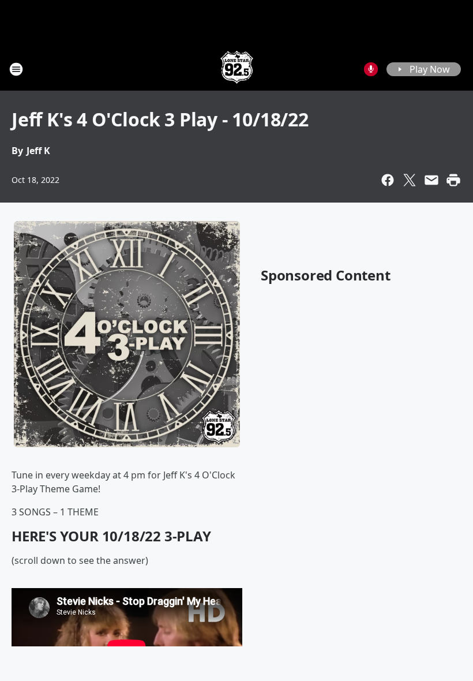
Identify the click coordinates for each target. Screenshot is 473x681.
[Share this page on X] (409, 180)
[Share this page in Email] (431, 180)
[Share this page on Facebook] (388, 180)
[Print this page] (453, 180)
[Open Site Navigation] (16, 69)
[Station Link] (237, 69)
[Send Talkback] (371, 69)
